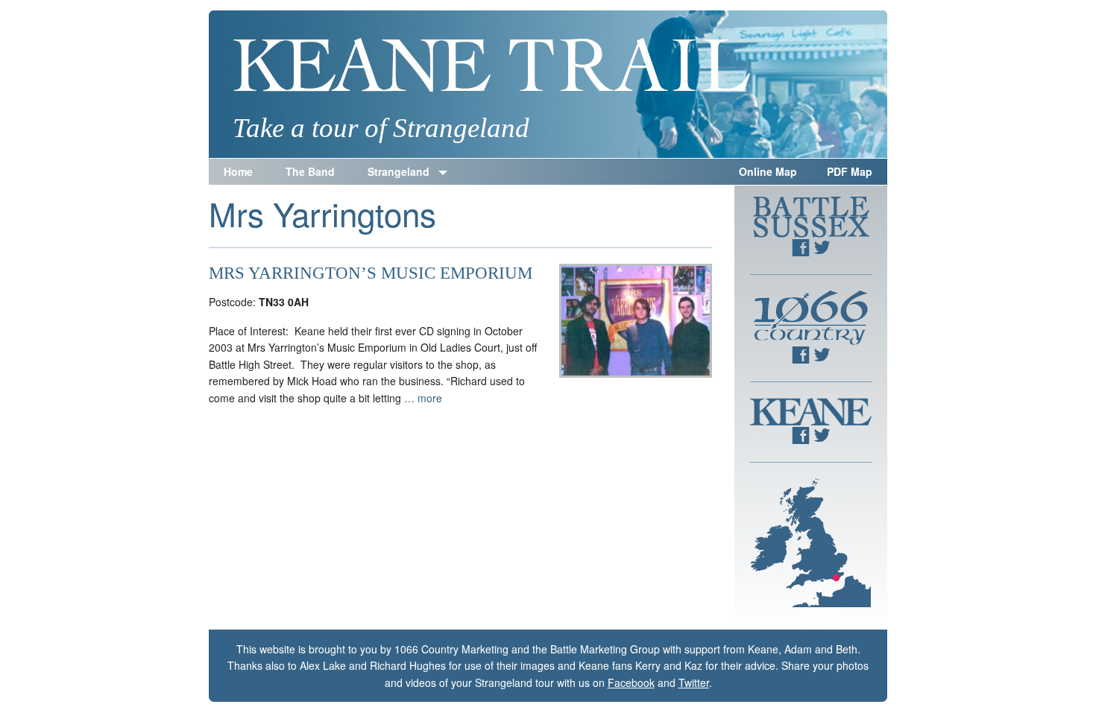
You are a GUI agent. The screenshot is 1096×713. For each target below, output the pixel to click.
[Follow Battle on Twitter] (822, 251)
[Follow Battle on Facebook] (801, 251)
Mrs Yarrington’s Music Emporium (370, 273)
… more (423, 397)
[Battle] (811, 233)
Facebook (631, 682)
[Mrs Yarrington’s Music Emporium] (635, 373)
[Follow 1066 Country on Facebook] (801, 359)
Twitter (693, 682)
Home (238, 171)
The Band (310, 171)
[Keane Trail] (548, 84)
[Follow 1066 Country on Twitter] (822, 359)
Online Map (768, 171)
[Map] (811, 602)
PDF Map (849, 171)
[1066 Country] (811, 340)
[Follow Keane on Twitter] (822, 439)
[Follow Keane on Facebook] (801, 439)
